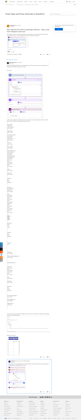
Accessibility (67, 413)
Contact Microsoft (35, 418)
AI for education (31, 415)
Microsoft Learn (55, 406)
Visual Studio (55, 415)
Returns (18, 408)
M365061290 (12, 25)
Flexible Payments (19, 415)
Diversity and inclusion (68, 411)
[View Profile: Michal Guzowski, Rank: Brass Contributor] (8, 63)
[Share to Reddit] (46, 397)
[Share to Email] (51, 397)
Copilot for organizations (7, 408)
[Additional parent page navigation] (15, 4)
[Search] (67, 1)
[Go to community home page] (6, 1)
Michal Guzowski (13, 62)
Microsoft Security (42, 404)
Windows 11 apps (6, 415)
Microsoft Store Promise (20, 413)
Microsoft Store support (20, 406)
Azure (54, 402)
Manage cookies (44, 418)
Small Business (42, 415)
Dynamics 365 (42, 406)
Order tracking (19, 409)
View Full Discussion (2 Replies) (12, 59)
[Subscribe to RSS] (49, 397)
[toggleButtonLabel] (74, 4)
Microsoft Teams (42, 411)
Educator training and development (33, 411)
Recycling (63, 418)
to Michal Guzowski (26, 360)
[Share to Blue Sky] (47, 397)
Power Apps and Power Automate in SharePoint (31, 4)
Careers (66, 402)
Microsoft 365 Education (32, 408)
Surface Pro (5, 402)
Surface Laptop (6, 404)
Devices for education (32, 404)
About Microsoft (67, 404)
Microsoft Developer (56, 404)
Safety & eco (59, 418)
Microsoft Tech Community (56, 409)
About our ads (68, 418)
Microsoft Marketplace (56, 411)
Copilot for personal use (7, 409)
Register (70, 1)
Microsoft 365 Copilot (43, 413)
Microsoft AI (42, 402)
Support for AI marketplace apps (57, 408)
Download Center (19, 404)
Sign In (74, 1)
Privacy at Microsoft (68, 408)
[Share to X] (44, 397)
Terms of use (49, 418)
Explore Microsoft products (7, 413)
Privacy (40, 418)
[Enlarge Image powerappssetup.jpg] (28, 324)
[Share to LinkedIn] (40, 397)
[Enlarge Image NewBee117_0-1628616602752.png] (16, 377)
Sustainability (67, 415)
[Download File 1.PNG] (13, 52)
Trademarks (54, 418)
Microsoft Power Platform (43, 409)
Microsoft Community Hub (9, 4)
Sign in (58, 29)
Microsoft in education (32, 402)
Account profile (19, 402)
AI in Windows (6, 411)
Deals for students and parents (33, 413)
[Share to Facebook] (42, 397)
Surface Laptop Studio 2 (7, 406)
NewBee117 (13, 360)
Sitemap (31, 418)
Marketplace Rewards (56, 413)
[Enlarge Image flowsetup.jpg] (25, 96)
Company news (67, 406)
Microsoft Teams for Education (33, 406)
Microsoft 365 (42, 408)
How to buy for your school (32, 409)
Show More (10, 49)
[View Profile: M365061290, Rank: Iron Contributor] (8, 26)
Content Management (20, 4)
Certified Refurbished (20, 411)
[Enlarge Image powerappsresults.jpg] (13, 346)
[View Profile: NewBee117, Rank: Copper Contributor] (9, 361)
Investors (66, 409)
